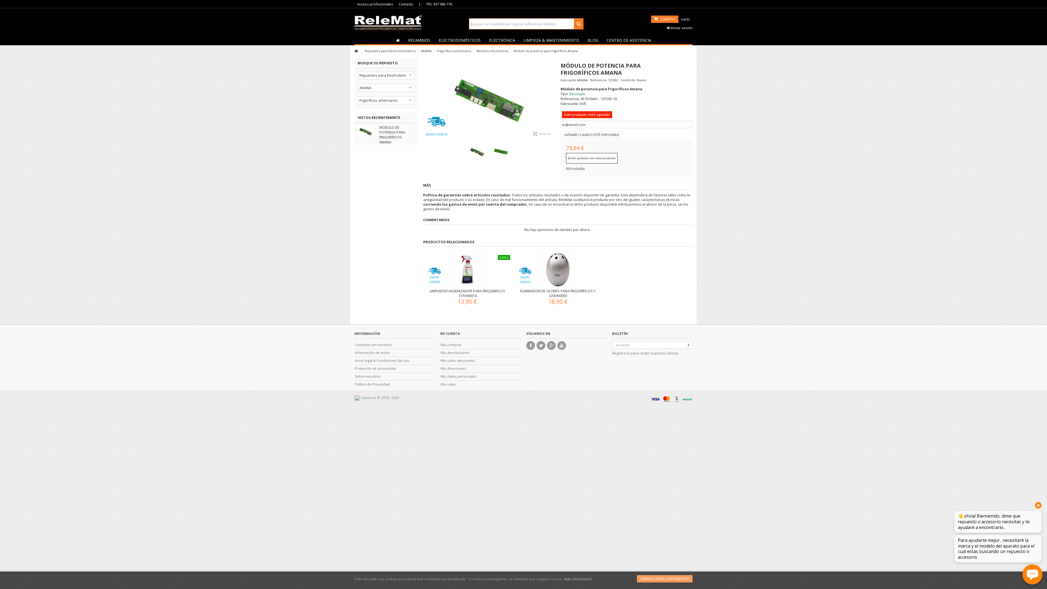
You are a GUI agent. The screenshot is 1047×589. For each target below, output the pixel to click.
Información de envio (372, 352)
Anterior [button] (426, 99)
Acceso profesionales (375, 4)
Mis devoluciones (455, 352)
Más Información (578, 578)
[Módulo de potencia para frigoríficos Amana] (489, 99)
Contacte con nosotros (373, 344)
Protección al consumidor (375, 368)
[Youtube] (561, 345)
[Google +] (551, 345)
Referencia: (598, 80)
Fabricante (568, 80)
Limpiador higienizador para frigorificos (467, 291)
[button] (419, 40)
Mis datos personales (459, 376)
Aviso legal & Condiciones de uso (382, 360)
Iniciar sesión (681, 27)
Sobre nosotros (368, 376)
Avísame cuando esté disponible (591, 135)
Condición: (628, 80)
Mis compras (451, 344)
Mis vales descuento (458, 360)
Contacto (406, 4)
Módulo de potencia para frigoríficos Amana (392, 135)
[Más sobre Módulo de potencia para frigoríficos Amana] (367, 131)
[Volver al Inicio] (356, 51)
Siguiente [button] (552, 99)
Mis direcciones (453, 368)
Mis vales (448, 384)
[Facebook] (530, 345)
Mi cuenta (450, 333)
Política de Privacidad (372, 384)
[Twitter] (541, 345)
